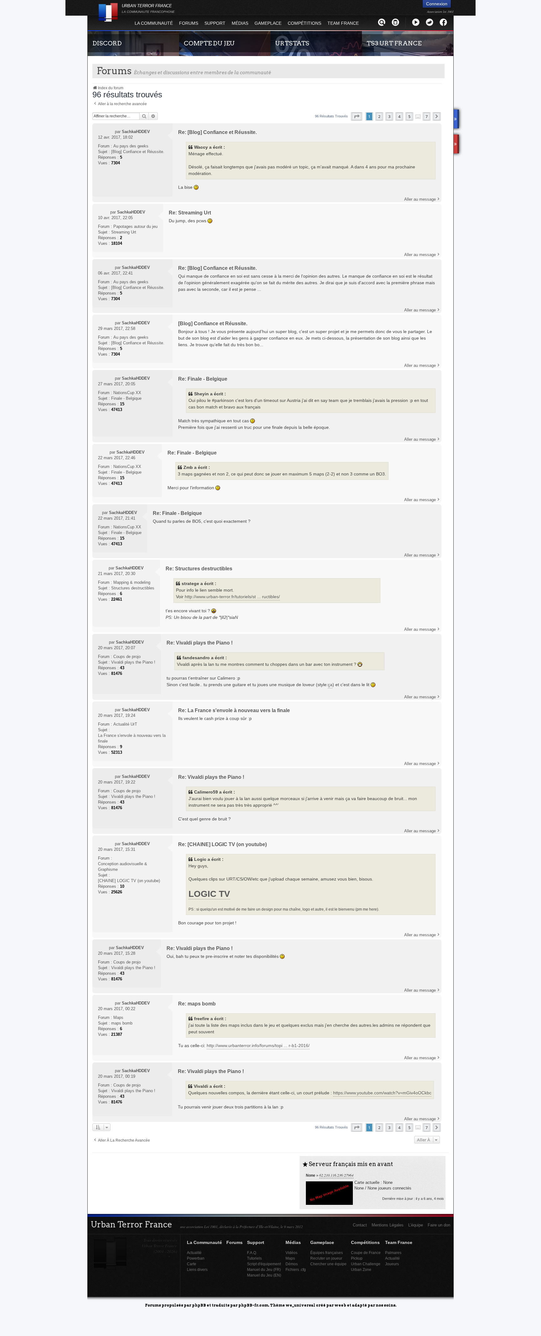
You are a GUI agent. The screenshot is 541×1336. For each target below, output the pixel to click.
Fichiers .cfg (296, 1269)
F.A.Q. (252, 1253)
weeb (340, 1305)
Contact (360, 1225)
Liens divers (197, 1269)
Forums (188, 23)
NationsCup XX (127, 392)
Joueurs (392, 1264)
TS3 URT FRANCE (394, 43)
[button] (356, 116)
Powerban (195, 1258)
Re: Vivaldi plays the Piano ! (200, 642)
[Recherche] (381, 22)
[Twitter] (429, 22)
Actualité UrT (125, 724)
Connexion (436, 3)
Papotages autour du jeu (135, 226)
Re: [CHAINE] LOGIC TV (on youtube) (222, 844)
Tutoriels (254, 1258)
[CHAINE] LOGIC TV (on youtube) (129, 880)
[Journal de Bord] (395, 22)
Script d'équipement (264, 1264)
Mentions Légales (388, 1225)
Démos (292, 1264)
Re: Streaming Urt (190, 212)
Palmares (393, 1253)
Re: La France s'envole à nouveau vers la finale (234, 710)
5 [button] (409, 116)
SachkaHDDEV (136, 131)
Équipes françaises (326, 1253)
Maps (118, 1017)
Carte (191, 1264)
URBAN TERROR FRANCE (148, 8)
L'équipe (415, 1225)
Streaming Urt (123, 232)
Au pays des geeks (130, 146)
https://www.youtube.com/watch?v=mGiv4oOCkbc (382, 1092)
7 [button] (426, 116)
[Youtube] (416, 22)
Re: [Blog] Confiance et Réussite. (217, 132)
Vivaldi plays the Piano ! (133, 662)
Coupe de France (366, 1253)
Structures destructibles (132, 588)
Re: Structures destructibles (199, 568)
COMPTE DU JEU (209, 43)
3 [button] (389, 116)
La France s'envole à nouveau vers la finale (132, 738)
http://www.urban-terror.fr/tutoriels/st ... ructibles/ (232, 596)
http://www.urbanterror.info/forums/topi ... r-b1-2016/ (258, 1045)
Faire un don (439, 1225)
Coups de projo (127, 656)
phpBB (199, 1305)
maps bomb (121, 1023)
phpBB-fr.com (253, 1305)
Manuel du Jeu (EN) (264, 1275)
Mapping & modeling (131, 582)
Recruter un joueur (326, 1258)
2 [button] (379, 116)
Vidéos (291, 1253)
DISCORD (107, 43)
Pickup (357, 1258)
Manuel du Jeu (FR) (264, 1269)
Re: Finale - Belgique (202, 379)
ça (330, 684)
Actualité (194, 1253)
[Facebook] (443, 22)
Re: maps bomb (197, 1003)
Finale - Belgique (126, 398)
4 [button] (399, 116)
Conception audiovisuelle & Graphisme (122, 866)
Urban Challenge (365, 1264)
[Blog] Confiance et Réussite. (137, 151)
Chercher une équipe (328, 1264)
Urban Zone (361, 1269)
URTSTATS (292, 43)
